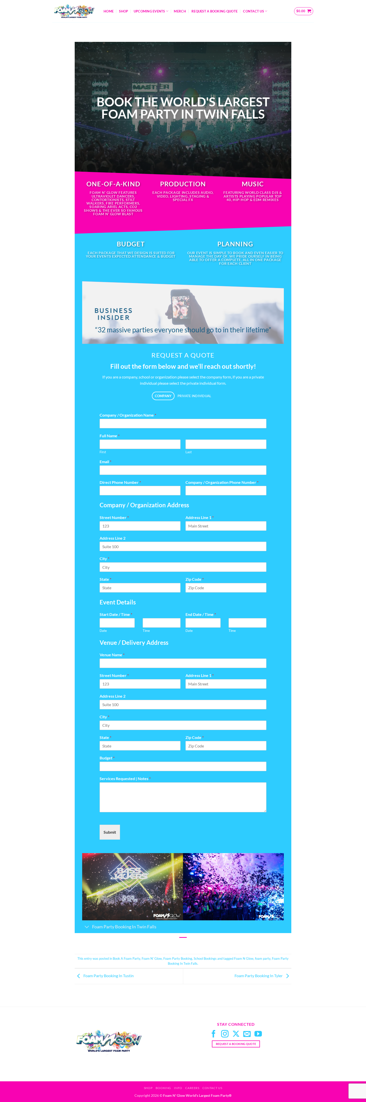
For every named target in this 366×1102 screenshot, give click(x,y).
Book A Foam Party (126, 958)
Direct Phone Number (120, 482)
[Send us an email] (247, 1034)
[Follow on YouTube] (258, 1034)
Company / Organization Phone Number (221, 482)
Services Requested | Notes (125, 778)
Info (178, 1088)
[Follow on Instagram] (225, 1034)
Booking (163, 1088)
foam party (262, 958)
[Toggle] (87, 927)
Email (105, 461)
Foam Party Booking (177, 958)
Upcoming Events (149, 11)
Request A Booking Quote (214, 11)
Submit (110, 832)
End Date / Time (200, 614)
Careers (192, 1088)
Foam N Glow (243, 958)
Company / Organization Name (128, 415)
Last (188, 452)
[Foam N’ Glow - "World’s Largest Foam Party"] (74, 11)
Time (146, 631)
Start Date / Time (116, 614)
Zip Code (194, 579)
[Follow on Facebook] (213, 1034)
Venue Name (112, 654)
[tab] (163, 396)
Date (103, 631)
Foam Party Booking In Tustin (108, 975)
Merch (180, 11)
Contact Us (253, 11)
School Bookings (205, 958)
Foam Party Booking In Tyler (259, 975)
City (104, 558)
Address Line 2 (112, 538)
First (103, 452)
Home (109, 11)
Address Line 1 (199, 517)
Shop (123, 11)
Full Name (110, 435)
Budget (107, 757)
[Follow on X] (236, 1034)
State (105, 579)
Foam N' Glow (152, 958)
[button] (303, 11)
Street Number (114, 517)
